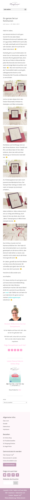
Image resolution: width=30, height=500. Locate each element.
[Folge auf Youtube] (4, 475)
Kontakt (5, 423)
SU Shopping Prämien (9, 443)
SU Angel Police (7, 446)
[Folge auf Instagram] (8, 475)
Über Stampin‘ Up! (8, 455)
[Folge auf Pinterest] (13, 475)
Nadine (7, 24)
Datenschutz (6, 426)
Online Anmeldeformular (10, 461)
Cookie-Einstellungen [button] (10, 464)
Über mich (6, 421)
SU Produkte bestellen (9, 440)
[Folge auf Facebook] (17, 475)
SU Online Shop (7, 438)
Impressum (6, 429)
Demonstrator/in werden (10, 458)
